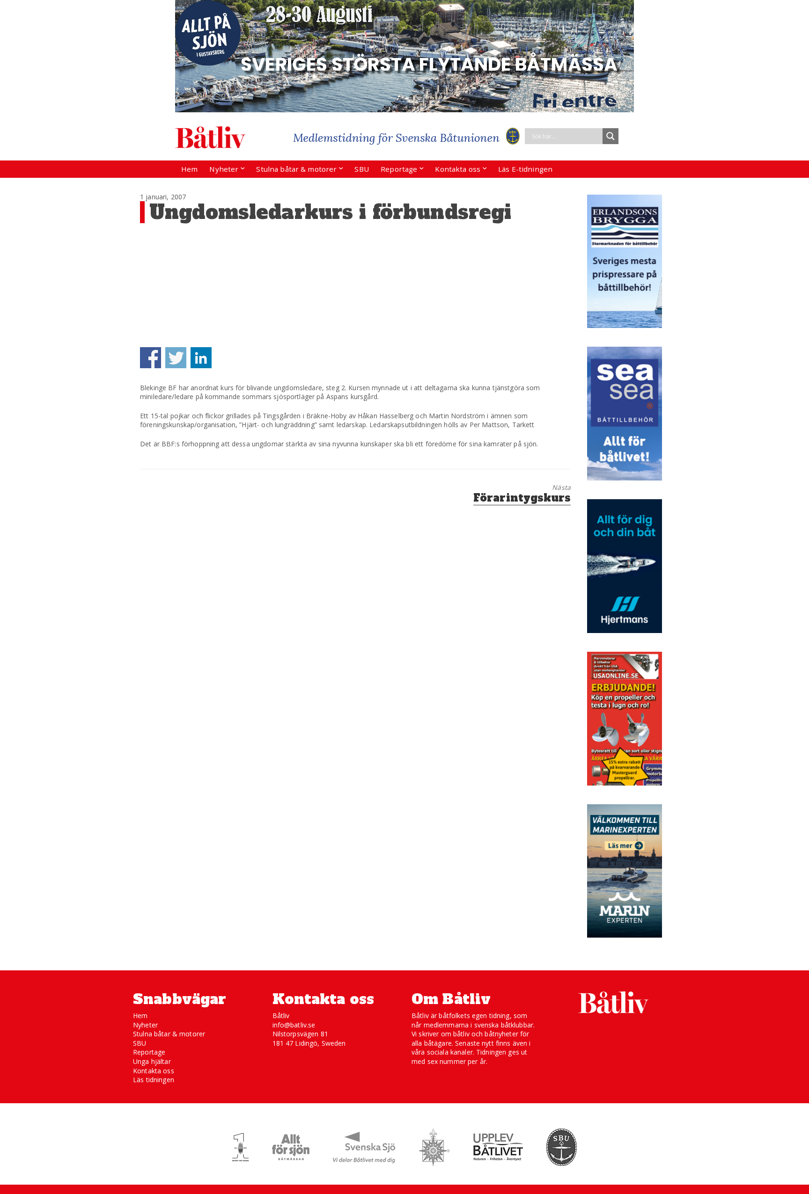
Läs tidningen (153, 1079)
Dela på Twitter (175, 357)
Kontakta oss (457, 169)
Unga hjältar (152, 1061)
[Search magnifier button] (610, 136)
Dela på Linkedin (201, 357)
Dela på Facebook (150, 357)
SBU (361, 169)
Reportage (399, 169)
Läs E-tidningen (525, 169)
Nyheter (223, 169)
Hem (189, 169)
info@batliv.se (294, 1024)
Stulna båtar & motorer (296, 169)
